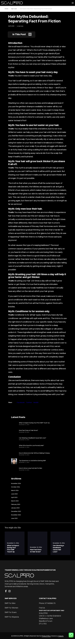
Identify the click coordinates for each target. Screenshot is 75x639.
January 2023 (15, 508)
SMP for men (10, 603)
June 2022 (14, 518)
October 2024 (15, 487)
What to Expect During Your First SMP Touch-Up (34, 423)
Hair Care (20, 26)
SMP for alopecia (12, 617)
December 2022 (16, 511)
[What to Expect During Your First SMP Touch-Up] (14, 423)
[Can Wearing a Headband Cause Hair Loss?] (14, 439)
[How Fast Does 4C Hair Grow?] (14, 431)
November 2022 (16, 515)
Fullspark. (61, 636)
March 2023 (15, 501)
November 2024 (16, 483)
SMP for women (11, 608)
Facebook (21, 402)
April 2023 (14, 497)
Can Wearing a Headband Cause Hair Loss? (32, 438)
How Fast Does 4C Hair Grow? (28, 430)
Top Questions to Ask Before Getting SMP (32, 460)
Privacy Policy (46, 636)
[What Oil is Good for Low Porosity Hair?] (14, 446)
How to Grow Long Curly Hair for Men (30, 468)
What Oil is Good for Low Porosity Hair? (31, 445)
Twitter (29, 402)
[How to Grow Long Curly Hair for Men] (14, 469)
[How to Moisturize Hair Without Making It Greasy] (14, 454)
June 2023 (14, 494)
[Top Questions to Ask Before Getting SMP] (14, 461)
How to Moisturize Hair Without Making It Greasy (34, 453)
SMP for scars (11, 612)
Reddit (35, 402)
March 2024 (15, 490)
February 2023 (15, 504)
